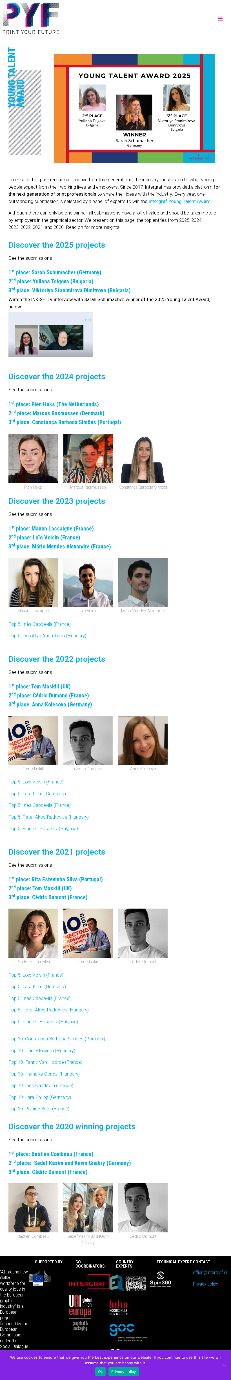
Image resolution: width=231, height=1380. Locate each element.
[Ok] (224, 1365)
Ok (100, 1371)
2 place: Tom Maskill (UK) (40, 888)
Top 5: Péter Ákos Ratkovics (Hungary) (48, 817)
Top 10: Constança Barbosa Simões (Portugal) (56, 1039)
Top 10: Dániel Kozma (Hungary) (41, 1050)
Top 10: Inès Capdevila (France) (40, 1085)
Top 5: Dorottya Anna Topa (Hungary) (47, 635)
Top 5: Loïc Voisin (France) (35, 782)
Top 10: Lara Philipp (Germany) (39, 1097)
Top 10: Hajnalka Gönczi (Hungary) (44, 1074)
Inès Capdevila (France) (47, 624)
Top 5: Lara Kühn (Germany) (37, 793)
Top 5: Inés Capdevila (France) (39, 805)
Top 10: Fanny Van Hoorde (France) (45, 1062)
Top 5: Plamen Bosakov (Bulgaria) (43, 828)
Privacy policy (205, 1284)
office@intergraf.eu (210, 1272)
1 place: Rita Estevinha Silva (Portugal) (55, 879)
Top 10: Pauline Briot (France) (38, 1109)
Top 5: (15, 624)
